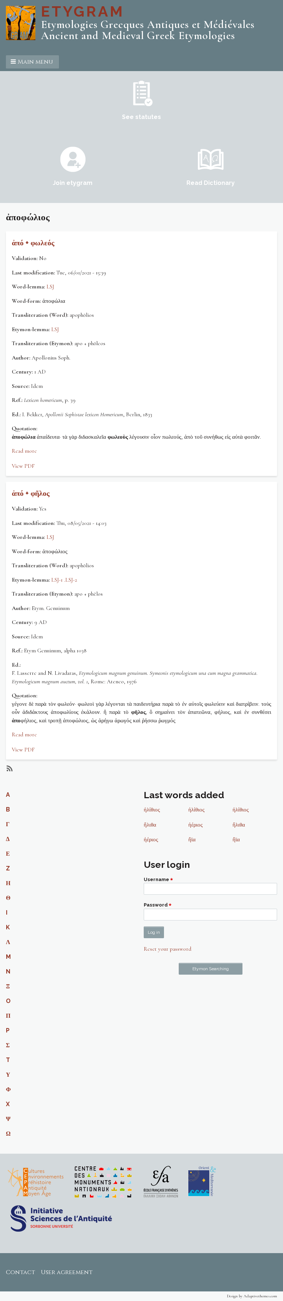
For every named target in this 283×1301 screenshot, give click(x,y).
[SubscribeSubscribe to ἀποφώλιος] (9, 768)
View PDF (23, 466)
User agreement (66, 1272)
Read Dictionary (210, 182)
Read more (24, 451)
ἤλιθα (150, 824)
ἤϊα (192, 839)
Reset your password (167, 949)
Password (156, 905)
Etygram (82, 11)
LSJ (50, 286)
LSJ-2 (71, 579)
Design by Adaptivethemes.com (252, 1296)
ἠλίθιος (152, 809)
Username (156, 879)
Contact (20, 1272)
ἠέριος (195, 824)
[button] (32, 62)
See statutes (141, 116)
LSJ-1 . (58, 579)
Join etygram (72, 182)
